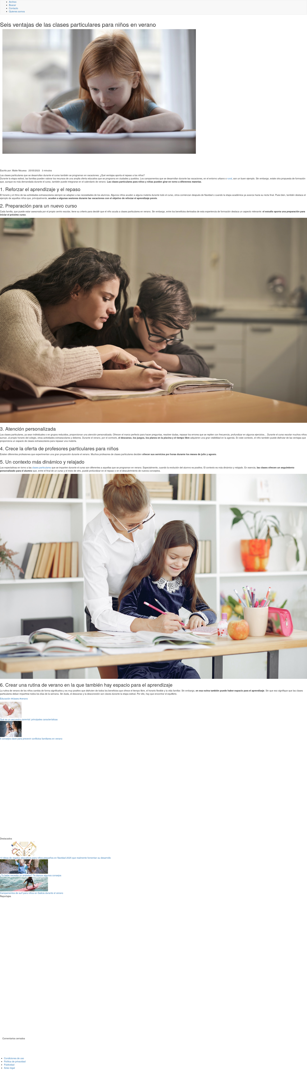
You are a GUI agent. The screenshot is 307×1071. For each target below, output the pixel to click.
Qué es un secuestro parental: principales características (29, 719)
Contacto (13, 8)
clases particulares (41, 467)
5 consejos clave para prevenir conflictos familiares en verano (31, 738)
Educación (5, 698)
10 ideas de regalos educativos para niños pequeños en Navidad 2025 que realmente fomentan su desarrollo (55, 857)
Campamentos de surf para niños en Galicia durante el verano (31, 893)
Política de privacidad (15, 1061)
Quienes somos (17, 11)
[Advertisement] (78, 161)
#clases (15, 698)
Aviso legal (9, 1067)
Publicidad (9, 1064)
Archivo (12, 1)
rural (229, 178)
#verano (24, 698)
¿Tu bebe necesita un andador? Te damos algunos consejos (30, 875)
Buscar (12, 5)
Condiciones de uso (14, 1058)
